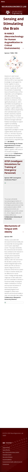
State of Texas (6, 447)
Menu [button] (3, 1)
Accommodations (7, 459)
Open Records (6, 450)
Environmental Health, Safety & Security (12, 462)
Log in (4, 435)
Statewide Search (7, 454)
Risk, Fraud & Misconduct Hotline (11, 452)
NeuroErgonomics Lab (14, 6)
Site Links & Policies (7, 457)
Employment (6, 464)
